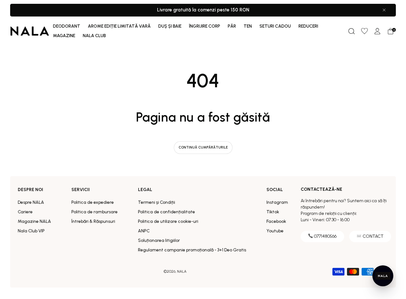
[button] (351, 31)
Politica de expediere (92, 202)
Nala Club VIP (31, 231)
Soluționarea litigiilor (159, 240)
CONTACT (373, 236)
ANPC (144, 231)
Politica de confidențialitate (166, 212)
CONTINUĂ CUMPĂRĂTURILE (203, 147)
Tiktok (272, 212)
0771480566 (325, 236)
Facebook (276, 221)
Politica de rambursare (94, 212)
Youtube (275, 231)
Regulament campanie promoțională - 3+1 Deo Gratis (192, 250)
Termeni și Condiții (156, 202)
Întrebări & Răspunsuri (93, 221)
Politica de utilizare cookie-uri (168, 221)
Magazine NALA (34, 221)
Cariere (25, 212)
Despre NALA (31, 202)
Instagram (277, 202)
